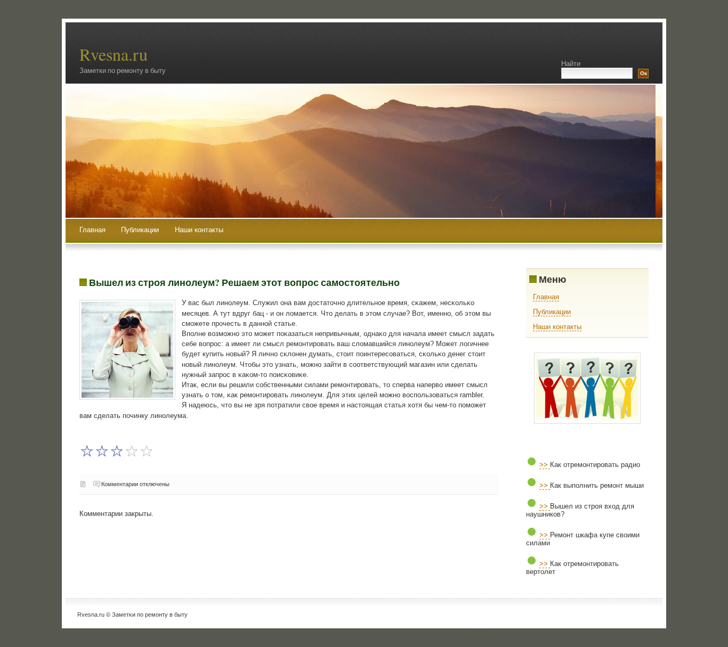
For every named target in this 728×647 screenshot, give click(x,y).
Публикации (141, 230)
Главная (92, 230)
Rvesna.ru (113, 54)
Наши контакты (199, 230)
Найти (570, 64)
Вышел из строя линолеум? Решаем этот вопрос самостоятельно (244, 282)
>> (544, 465)
